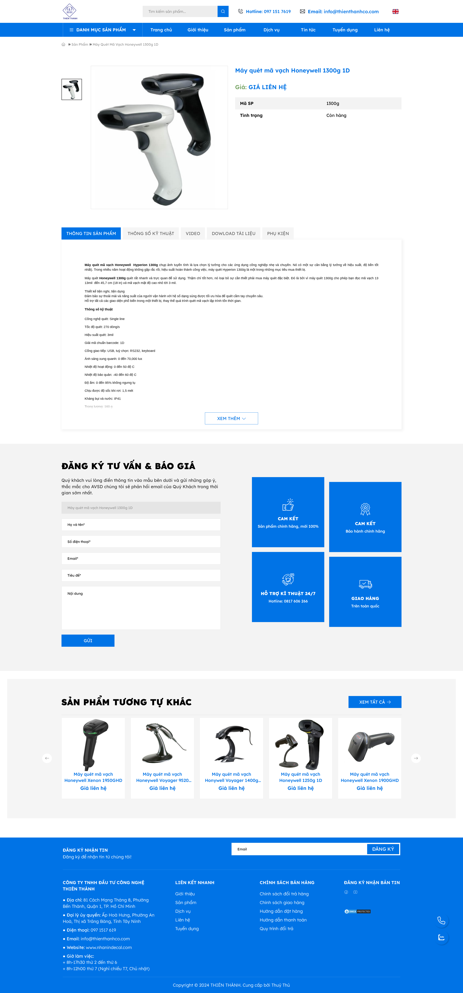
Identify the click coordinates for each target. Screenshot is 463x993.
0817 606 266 (295, 601)
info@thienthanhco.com (351, 11)
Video (193, 233)
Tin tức (308, 29)
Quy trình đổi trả (276, 928)
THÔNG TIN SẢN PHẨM (91, 233)
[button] (47, 758)
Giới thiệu (198, 29)
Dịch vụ (272, 29)
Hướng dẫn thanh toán (283, 920)
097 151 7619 (277, 11)
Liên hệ (382, 29)
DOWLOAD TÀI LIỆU (234, 233)
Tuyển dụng (345, 29)
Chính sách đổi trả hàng (284, 893)
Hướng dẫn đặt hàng (281, 911)
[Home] (67, 44)
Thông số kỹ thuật (151, 233)
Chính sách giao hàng (282, 902)
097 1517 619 (103, 930)
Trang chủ (161, 29)
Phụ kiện (278, 233)
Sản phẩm (234, 29)
